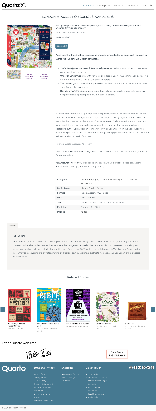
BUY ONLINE (62, 46)
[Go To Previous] (1, 310)
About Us (118, 6)
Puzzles (92, 188)
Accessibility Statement (44, 401)
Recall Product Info (96, 394)
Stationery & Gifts (118, 180)
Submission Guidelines (97, 378)
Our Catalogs (69, 378)
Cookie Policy (40, 381)
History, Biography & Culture (95, 180)
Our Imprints (104, 6)
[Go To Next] (152, 310)
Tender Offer (93, 397)
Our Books (88, 6)
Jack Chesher (19, 236)
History (84, 188)
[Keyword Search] (151, 5)
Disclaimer (67, 381)
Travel (100, 188)
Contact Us (132, 6)
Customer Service (71, 374)
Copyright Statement (43, 384)
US (143, 6)
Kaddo (84, 212)
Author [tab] (12, 226)
